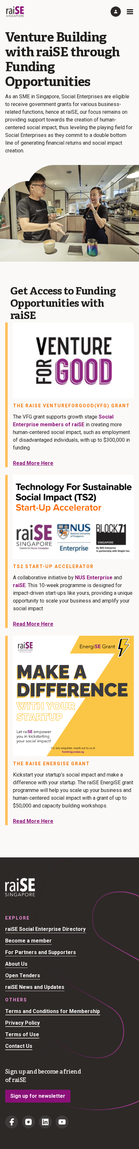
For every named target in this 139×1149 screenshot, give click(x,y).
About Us (16, 964)
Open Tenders (22, 975)
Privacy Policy (22, 1023)
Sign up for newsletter (37, 1096)
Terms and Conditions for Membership (52, 1011)
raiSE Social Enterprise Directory (45, 929)
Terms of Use (22, 1034)
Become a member (28, 941)
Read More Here (33, 463)
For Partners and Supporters (40, 952)
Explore (17, 918)
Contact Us (18, 1046)
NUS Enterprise (93, 577)
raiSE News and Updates (34, 987)
